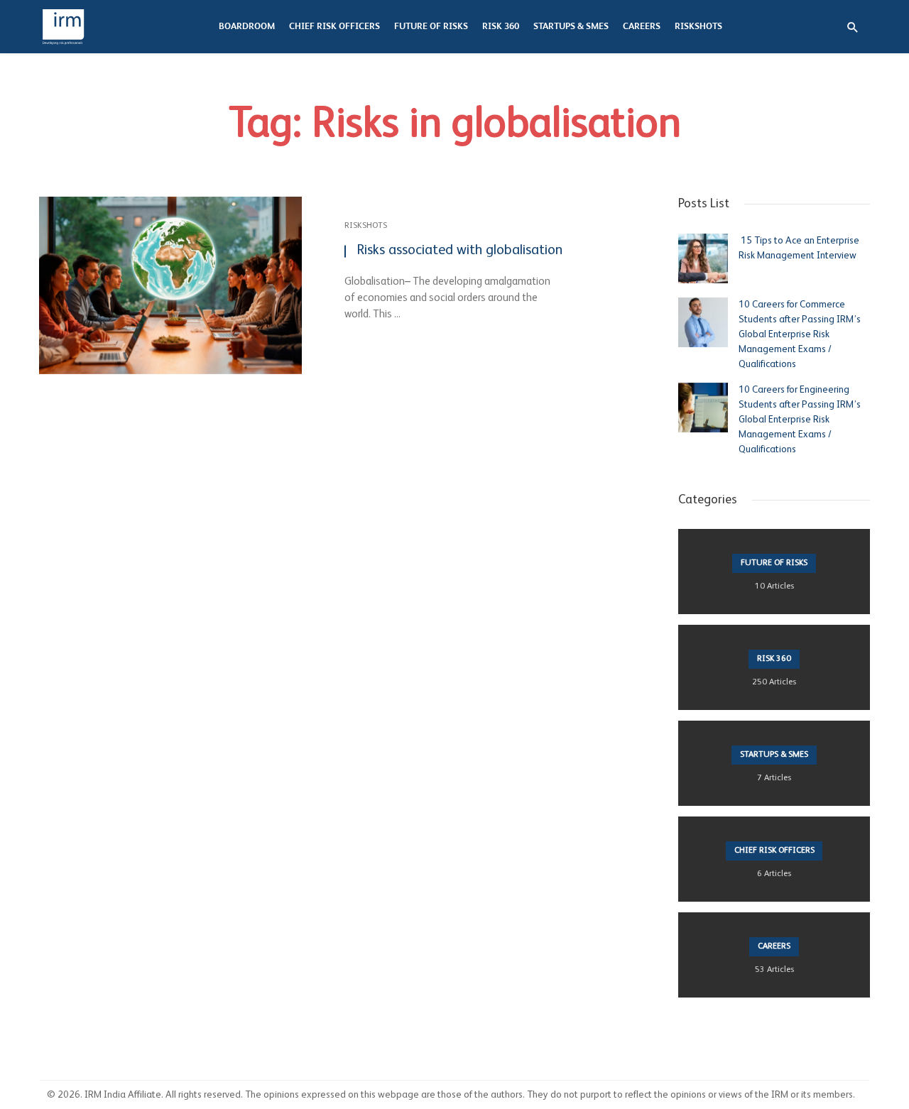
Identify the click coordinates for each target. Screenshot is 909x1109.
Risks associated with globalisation (459, 251)
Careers (641, 26)
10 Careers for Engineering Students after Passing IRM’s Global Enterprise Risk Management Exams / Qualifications (800, 419)
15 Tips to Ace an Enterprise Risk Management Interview (799, 248)
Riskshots (698, 26)
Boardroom (247, 26)
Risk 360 (500, 26)
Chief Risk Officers (334, 26)
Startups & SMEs (571, 26)
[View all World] (774, 571)
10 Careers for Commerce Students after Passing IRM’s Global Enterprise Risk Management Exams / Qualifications (800, 334)
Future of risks (431, 26)
